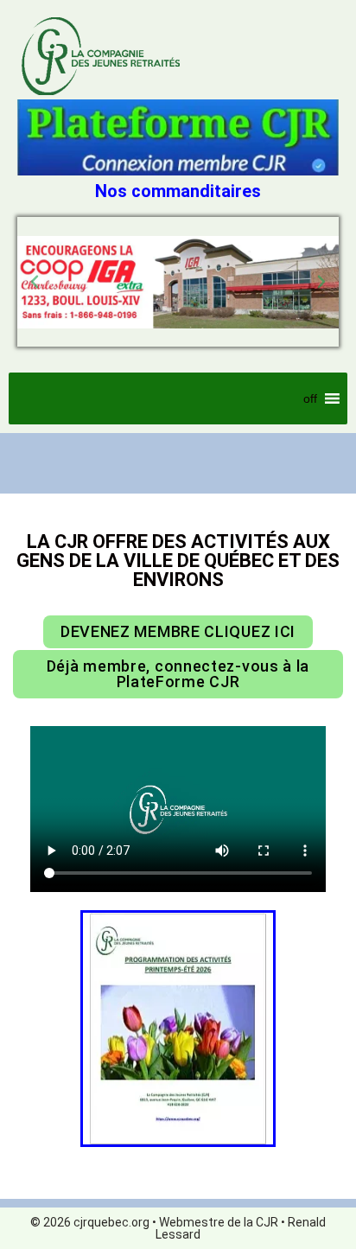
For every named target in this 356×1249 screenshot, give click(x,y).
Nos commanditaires (178, 191)
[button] (34, 281)
